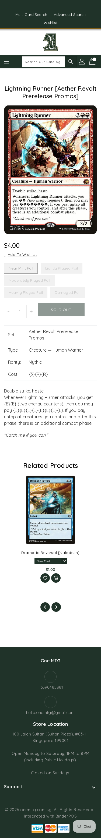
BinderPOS (66, 816)
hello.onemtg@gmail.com (50, 712)
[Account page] (82, 61)
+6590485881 (50, 687)
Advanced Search (70, 14)
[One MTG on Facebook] (45, 6)
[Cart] (93, 61)
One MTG (51, 660)
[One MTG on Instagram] (56, 6)
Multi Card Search (31, 14)
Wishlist (50, 22)
